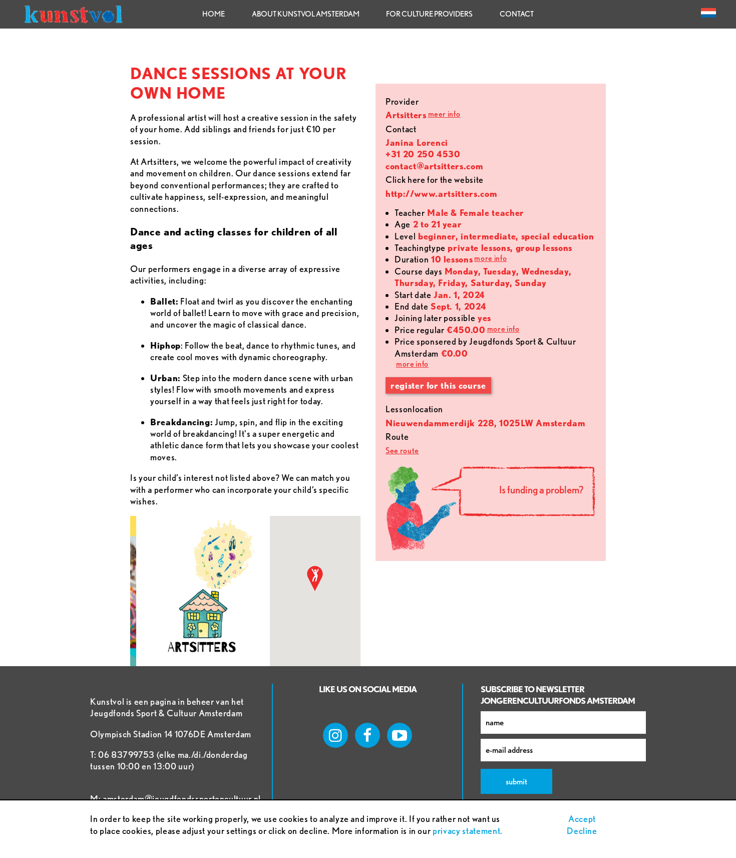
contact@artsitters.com (434, 166)
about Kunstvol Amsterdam (305, 14)
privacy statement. (468, 830)
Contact (517, 14)
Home (213, 14)
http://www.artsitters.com (441, 193)
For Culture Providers (429, 14)
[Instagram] (335, 735)
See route (402, 450)
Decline (582, 830)
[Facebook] (367, 735)
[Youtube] (399, 735)
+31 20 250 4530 (423, 154)
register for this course (438, 385)
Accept (582, 818)
